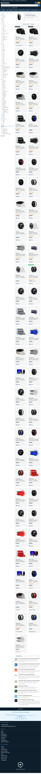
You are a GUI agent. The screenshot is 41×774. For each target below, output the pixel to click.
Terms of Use (4, 758)
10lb (3, 126)
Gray (3, 45)
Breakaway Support (6, 33)
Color (2, 43)
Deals (2, 127)
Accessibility (4, 760)
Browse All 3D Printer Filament (7, 12)
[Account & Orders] (36, 3)
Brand (2, 79)
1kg (3, 122)
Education (3, 737)
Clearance (4, 131)
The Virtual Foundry (5, 109)
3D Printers (15, 10)
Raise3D (4, 104)
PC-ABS (4, 38)
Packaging (3, 114)
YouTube (26, 719)
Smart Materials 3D (5, 107)
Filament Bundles (5, 130)
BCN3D (4, 84)
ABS (3, 21)
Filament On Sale (5, 132)
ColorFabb (4, 85)
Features (2, 65)
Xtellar (4, 108)
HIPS (3, 35)
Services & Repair (5, 741)
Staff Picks (11, 10)
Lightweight (4, 75)
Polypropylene (5, 39)
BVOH (3, 34)
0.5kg (3, 120)
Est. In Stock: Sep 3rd (19, 45)
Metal (3, 29)
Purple (4, 54)
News (2, 732)
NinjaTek (4, 96)
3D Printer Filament (22, 10)
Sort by (28, 24)
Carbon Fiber (4, 30)
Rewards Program (5, 752)
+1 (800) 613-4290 (23, 0)
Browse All (3, 135)
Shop (2, 731)
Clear (3, 59)
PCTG (3, 24)
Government (4, 740)
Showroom (3, 734)
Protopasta (4, 102)
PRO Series (4, 101)
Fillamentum (4, 87)
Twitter (17, 719)
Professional (4, 735)
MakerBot (4, 93)
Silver (3, 61)
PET (3, 22)
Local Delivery (4, 751)
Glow (3, 72)
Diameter (3, 14)
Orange (4, 49)
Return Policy (4, 755)
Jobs (2, 754)
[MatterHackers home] (5, 3)
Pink (3, 55)
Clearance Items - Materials (7, 133)
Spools (4, 117)
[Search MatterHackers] (39, 5)
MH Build (4, 92)
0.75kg (4, 121)
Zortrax (4, 113)
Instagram (19, 719)
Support (3, 738)
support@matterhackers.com (8, 726)
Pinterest (24, 719)
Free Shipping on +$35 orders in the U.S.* (7, 0)
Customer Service (17, 0)
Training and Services (34, 10)
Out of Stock (18, 609)
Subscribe (20, 716)
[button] (20, 8)
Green (3, 51)
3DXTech (4, 80)
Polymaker (4, 103)
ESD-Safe (4, 69)
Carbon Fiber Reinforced (6, 66)
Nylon (3, 28)
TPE (3, 41)
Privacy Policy (4, 757)
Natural (4, 62)
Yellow (4, 50)
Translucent (4, 77)
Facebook (15, 719)
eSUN (3, 86)
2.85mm (4, 17)
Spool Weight (3, 118)
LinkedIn (21, 719)
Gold (3, 60)
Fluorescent (4, 71)
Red (3, 48)
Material (2, 18)
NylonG (4, 97)
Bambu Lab (28, 10)
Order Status (4, 749)
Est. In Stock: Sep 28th (32, 609)
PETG (3, 23)
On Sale (24, 24)
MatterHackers (5, 91)
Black (3, 44)
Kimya (4, 90)
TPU (3, 40)
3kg (3, 123)
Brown (4, 56)
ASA (3, 27)
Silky (3, 76)
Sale (7, 10)
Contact (3, 748)
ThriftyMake (4, 110)
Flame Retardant (5, 70)
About (2, 746)
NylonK (4, 98)
